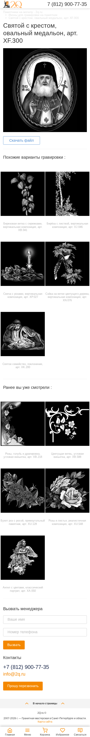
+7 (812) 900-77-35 (26, 667)
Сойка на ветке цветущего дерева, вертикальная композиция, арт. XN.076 (67, 297)
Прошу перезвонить (23, 686)
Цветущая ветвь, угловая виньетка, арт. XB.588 (67, 455)
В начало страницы (45, 703)
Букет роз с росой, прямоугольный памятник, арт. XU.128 (23, 522)
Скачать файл (21, 140)
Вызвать (14, 645)
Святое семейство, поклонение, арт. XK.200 (23, 365)
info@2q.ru (14, 674)
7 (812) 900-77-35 (67, 4)
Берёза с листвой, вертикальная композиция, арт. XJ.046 (67, 225)
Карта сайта (45, 721)
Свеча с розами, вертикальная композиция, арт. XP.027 (22, 295)
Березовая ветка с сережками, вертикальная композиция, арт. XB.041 (22, 227)
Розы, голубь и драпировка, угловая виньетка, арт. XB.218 (23, 455)
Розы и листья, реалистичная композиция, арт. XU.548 (67, 522)
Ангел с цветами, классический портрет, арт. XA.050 (23, 589)
